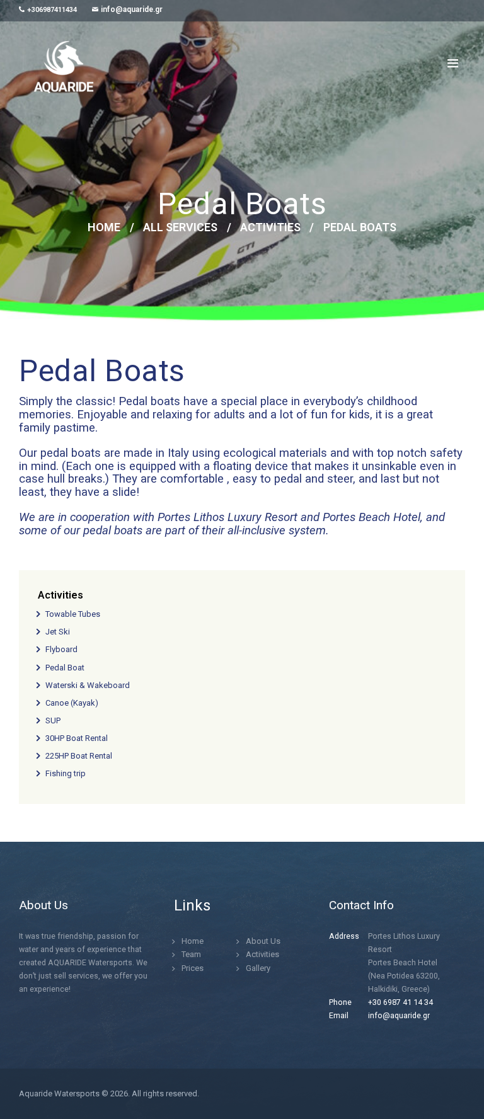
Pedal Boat (64, 667)
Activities (270, 227)
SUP (52, 720)
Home (104, 227)
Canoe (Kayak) (71, 703)
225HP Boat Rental (78, 755)
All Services (180, 227)
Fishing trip (65, 773)
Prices (193, 968)
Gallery (258, 968)
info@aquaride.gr (132, 9)
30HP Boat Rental (76, 738)
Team (191, 954)
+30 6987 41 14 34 (400, 1002)
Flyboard (61, 649)
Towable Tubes (72, 614)
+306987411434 (52, 10)
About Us (263, 941)
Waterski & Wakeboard (87, 685)
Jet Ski (57, 631)
